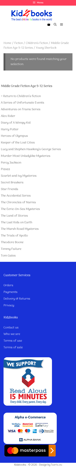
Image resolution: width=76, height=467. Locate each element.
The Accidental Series (16, 195)
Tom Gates (8, 255)
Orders (8, 285)
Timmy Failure (11, 249)
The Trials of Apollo (14, 235)
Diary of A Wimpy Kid (16, 122)
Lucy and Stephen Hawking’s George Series (31, 149)
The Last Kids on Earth (16, 222)
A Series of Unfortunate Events (22, 102)
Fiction (18, 43)
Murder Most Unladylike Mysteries (25, 156)
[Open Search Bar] (55, 24)
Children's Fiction (37, 43)
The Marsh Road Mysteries (20, 229)
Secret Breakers (12, 182)
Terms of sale (13, 347)
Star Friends (9, 189)
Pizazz (5, 169)
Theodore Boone (12, 242)
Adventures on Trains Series (20, 109)
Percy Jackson (11, 162)
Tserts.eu (56, 465)
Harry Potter (10, 129)
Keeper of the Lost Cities (18, 142)
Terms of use (13, 340)
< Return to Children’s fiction (21, 96)
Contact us (11, 327)
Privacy (9, 305)
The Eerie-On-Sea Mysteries (20, 209)
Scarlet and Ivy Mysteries (19, 175)
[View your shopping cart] (49, 24)
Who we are (12, 334)
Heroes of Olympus (14, 136)
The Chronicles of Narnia (18, 202)
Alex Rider (8, 116)
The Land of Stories (14, 215)
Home (7, 43)
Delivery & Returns (17, 298)
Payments (10, 292)
